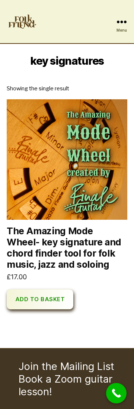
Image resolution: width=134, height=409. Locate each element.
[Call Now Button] (116, 393)
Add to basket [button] (40, 299)
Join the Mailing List (66, 366)
